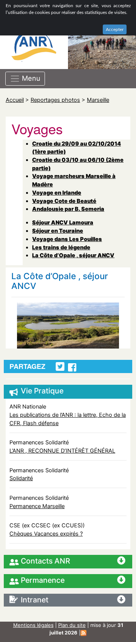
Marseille (98, 100)
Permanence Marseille (37, 506)
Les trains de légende (61, 247)
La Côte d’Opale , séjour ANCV (73, 255)
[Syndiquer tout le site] (83, 633)
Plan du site (72, 625)
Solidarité (21, 478)
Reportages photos (55, 100)
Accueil (15, 100)
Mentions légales (33, 625)
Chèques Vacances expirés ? (46, 533)
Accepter (115, 29)
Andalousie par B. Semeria (68, 209)
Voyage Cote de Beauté (64, 201)
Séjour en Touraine (57, 230)
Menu (30, 78)
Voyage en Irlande (56, 192)
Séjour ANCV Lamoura (62, 222)
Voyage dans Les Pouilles (67, 239)
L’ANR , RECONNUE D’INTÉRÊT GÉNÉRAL (62, 450)
